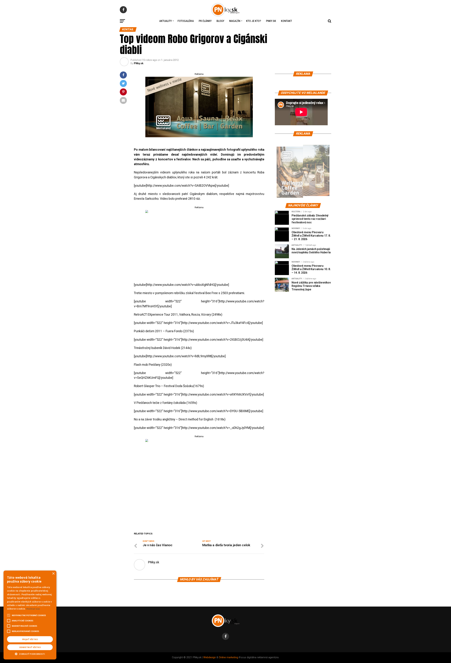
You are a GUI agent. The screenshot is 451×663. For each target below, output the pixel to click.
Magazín (234, 21)
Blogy (220, 21)
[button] (30, 653)
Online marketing (228, 657)
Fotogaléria (186, 21)
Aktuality (165, 21)
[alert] (30, 615)
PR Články (205, 21)
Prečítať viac (33, 608)
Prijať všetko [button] (30, 639)
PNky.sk (271, 21)
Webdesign (209, 657)
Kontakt (286, 21)
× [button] (53, 573)
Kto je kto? (253, 21)
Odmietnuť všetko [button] (30, 647)
